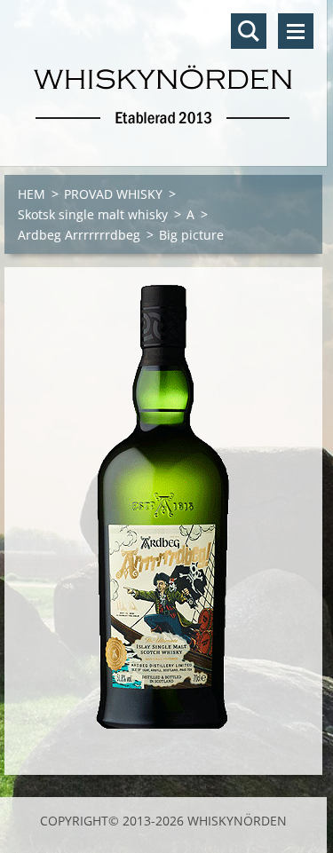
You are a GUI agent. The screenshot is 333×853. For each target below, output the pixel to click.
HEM (31, 194)
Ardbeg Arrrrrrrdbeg (79, 234)
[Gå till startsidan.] (163, 72)
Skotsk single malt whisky (93, 214)
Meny (295, 31)
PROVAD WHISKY (113, 194)
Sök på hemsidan (248, 31)
